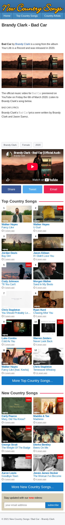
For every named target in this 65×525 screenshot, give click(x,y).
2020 (38, 145)
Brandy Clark (22, 44)
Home (7, 16)
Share (11, 189)
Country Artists (52, 16)
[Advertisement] (32, 35)
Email (53, 189)
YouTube (7, 97)
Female (26, 145)
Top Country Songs (27, 16)
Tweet (32, 189)
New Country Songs (35, 487)
